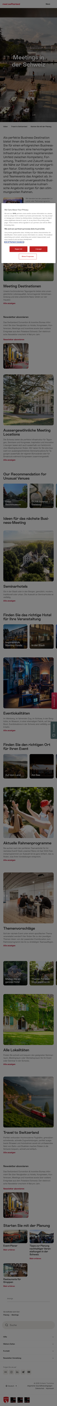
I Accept (38, 249)
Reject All (18, 249)
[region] (28, 233)
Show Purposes (28, 256)
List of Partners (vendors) (14, 242)
